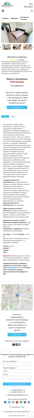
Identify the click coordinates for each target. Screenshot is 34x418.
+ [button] (3, 286)
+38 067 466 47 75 (18, 390)
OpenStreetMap (23, 309)
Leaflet (12, 309)
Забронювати (17, 107)
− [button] (3, 289)
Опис (5, 116)
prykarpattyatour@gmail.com (18, 395)
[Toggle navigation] (2, 11)
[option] (6, 47)
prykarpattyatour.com (14, 267)
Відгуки (13, 116)
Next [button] (33, 47)
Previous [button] (0, 47)
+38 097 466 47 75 (18, 392)
